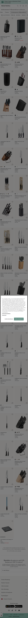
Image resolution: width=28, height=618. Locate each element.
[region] (14, 309)
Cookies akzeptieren (19, 318)
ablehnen (20, 309)
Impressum (4, 315)
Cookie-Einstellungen (9, 318)
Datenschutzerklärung (6, 313)
